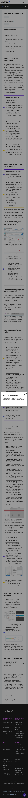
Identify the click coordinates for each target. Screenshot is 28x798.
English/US (5, 403)
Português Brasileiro (17, 403)
